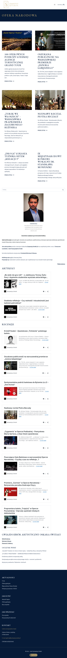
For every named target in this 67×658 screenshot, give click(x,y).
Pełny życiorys (61, 264)
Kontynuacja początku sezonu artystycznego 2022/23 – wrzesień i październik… (22, 559)
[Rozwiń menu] (54, 4)
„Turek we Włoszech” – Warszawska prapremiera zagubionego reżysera (13, 120)
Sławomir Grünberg (7, 543)
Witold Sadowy (6, 539)
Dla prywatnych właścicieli (9, 617)
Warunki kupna (6, 599)
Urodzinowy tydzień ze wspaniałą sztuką (12, 556)
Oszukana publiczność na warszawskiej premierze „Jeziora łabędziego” (48, 61)
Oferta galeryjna (6, 583)
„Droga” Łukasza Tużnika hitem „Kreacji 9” (16, 156)
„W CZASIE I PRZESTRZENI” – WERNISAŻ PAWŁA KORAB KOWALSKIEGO (21, 553)
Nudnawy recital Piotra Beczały (50, 115)
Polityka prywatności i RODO (9, 588)
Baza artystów (5, 604)
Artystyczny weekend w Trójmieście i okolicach (14, 562)
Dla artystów (5, 615)
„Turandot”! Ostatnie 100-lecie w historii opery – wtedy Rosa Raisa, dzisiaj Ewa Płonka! (24, 551)
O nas (3, 581)
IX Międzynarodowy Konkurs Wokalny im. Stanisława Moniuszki (50, 160)
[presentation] (17, 40)
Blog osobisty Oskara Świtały (9, 586)
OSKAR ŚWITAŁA (33, 223)
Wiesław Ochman (6, 541)
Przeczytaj (9, 81)
